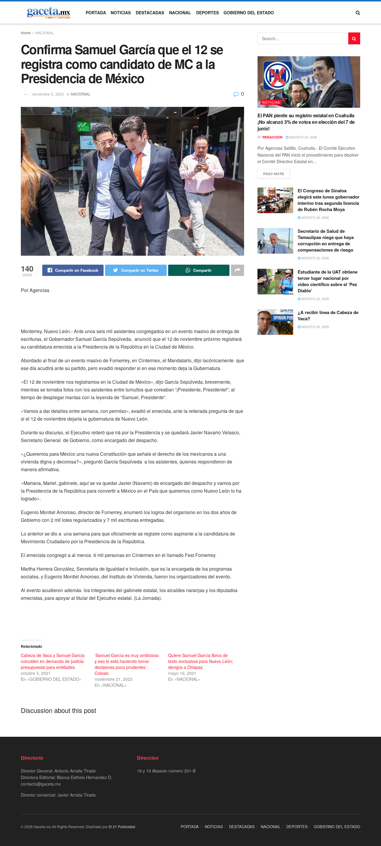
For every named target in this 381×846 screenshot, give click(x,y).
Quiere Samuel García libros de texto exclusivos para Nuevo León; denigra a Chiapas (200, 661)
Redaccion (272, 137)
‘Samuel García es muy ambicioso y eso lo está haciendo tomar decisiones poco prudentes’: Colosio (127, 664)
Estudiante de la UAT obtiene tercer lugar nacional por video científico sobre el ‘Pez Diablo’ (327, 281)
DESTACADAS (150, 12)
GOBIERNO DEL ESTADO (249, 12)
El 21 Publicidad (122, 826)
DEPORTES (207, 12)
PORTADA (96, 12)
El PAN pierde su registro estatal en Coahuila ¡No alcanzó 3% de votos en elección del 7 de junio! (306, 122)
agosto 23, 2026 (302, 137)
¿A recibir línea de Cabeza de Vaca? (328, 315)
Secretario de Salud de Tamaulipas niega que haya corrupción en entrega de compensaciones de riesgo (326, 240)
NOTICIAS (121, 12)
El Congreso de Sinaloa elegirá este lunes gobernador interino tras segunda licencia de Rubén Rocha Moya (329, 200)
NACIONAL (180, 12)
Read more (273, 173)
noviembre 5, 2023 (48, 94)
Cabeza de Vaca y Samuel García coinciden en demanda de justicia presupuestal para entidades (53, 661)
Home (26, 32)
